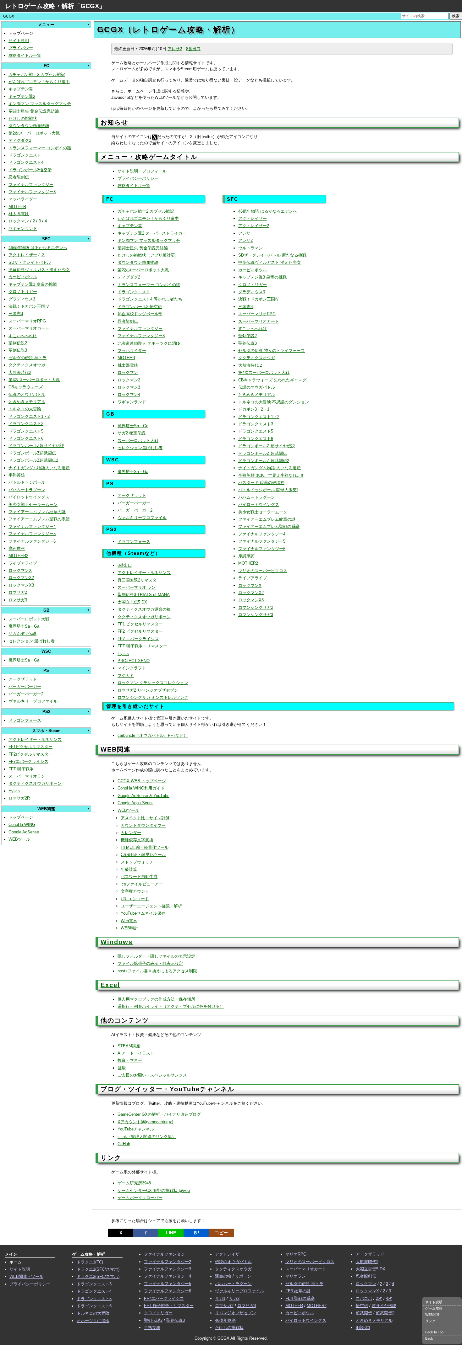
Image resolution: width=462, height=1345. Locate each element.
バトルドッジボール (26, 482)
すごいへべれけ (22, 335)
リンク (430, 1321)
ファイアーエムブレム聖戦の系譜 (39, 519)
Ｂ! (196, 1232)
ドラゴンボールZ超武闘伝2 (33, 460)
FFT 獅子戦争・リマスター (142, 646)
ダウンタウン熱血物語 (28, 125)
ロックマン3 (129, 387)
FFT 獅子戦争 (21, 769)
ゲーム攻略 (434, 1308)
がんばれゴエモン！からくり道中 (39, 81)
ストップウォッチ (137, 862)
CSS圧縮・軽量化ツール (143, 854)
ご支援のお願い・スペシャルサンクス (152, 1075)
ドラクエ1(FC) (90, 1262)
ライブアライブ (22, 563)
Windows (117, 941)
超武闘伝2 (385, 1312)
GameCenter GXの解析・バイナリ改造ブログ (159, 1114)
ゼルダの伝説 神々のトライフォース (271, 350)
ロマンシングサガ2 (255, 607)
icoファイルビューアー (142, 884)
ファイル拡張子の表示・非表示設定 (150, 963)
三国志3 (15, 313)
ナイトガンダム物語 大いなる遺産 (269, 467)
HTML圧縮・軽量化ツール (144, 847)
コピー (221, 1232)
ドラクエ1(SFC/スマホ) (98, 1269)
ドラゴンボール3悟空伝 (30, 169)
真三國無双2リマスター (139, 580)
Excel (110, 984)
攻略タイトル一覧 (24, 55)
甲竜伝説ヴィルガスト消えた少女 (39, 269)
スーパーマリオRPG (27, 321)
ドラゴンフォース (24, 720)
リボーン (243, 1276)
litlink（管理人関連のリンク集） (147, 1136)
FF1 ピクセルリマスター (140, 624)
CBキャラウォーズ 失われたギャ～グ (272, 380)
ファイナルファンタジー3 (32, 191)
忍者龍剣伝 (18, 177)
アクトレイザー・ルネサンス (35, 739)
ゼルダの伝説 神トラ (27, 357)
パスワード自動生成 (139, 876)
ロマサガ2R (19, 798)
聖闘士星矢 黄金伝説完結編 (33, 111)
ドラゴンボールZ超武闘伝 (32, 453)
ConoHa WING (21, 824)
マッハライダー (22, 199)
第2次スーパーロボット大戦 (34, 133)
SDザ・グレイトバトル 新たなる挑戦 (272, 255)
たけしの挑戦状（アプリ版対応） (148, 255)
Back (429, 1338)
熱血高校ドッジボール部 (140, 313)
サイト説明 (18, 40)
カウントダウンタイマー (143, 825)
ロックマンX (20, 570)
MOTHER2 (18, 555)
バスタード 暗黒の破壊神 (261, 482)
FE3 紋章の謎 (298, 1291)
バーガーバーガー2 (25, 694)
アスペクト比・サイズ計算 (145, 818)
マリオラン (295, 1276)
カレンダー (131, 832)
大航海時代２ (250, 365)
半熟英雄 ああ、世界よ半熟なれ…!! (270, 475)
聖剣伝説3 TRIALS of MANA (144, 594)
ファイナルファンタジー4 (32, 526)
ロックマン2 (129, 380)
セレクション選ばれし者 (140, 447)
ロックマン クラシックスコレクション (153, 682)
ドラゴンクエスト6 (25, 438)
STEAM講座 (129, 1046)
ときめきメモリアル (26, 401)
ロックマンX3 (21, 585)
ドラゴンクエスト (24, 155)
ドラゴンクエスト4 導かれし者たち (150, 299)
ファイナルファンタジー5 (32, 533)
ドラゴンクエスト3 (25, 423)
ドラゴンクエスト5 (25, 431)
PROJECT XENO (134, 660)
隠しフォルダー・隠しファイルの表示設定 (156, 956)
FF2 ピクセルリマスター (140, 631)
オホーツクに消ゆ (93, 1320)
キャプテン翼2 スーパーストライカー (152, 233)
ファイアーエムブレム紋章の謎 (37, 511)
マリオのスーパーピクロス (262, 570)
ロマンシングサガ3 (255, 614)
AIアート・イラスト (136, 1053)
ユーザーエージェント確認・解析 (151, 906)
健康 (122, 1068)
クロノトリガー (22, 291)
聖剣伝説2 (17, 343)
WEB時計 (129, 928)
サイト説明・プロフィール (142, 171)
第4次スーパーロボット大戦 (34, 379)
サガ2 (234, 1298)
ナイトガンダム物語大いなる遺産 (39, 467)
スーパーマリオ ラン (137, 587)
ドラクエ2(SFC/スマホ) (98, 1276)
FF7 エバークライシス (138, 638)
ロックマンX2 (21, 577)
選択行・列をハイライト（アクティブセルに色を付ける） (171, 1006)
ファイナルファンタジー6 (32, 541)
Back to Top (434, 1332)
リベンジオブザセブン (235, 1312)
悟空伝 (362, 1305)
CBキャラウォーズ (25, 387)
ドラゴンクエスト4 (25, 162)
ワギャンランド (22, 228)
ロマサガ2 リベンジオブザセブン (148, 690)
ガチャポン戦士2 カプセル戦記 (36, 74)
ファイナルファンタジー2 (167, 1261)
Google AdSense (23, 832)
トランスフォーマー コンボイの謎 (39, 148)
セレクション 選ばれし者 (31, 641)
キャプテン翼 (20, 89)
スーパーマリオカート (28, 328)
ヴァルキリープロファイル (33, 701)
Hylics (14, 791)
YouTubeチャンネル (136, 1129)
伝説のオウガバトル (26, 394)
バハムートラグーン (26, 489)
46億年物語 (225, 1320)
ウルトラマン (250, 248)
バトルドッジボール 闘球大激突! (268, 489)
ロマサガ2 (17, 592)
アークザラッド (22, 679)
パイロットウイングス (28, 497)
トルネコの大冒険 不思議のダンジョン (273, 402)
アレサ (244, 233)
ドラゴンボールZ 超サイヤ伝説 (266, 446)
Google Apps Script (135, 802)
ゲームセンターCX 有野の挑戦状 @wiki (154, 1190)
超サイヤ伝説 (384, 1305)
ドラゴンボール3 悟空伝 (140, 306)
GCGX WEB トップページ (142, 781)
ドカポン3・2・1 (253, 409)
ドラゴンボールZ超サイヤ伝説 (36, 445)
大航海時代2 (19, 372)
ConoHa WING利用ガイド (141, 788)
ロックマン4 (129, 394)
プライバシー (20, 47)
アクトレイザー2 (253, 225)
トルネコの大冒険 (24, 409)
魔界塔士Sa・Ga (23, 626)
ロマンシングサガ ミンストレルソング (153, 697)
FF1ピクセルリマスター (30, 746)
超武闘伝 (364, 1312)
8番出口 (193, 48)
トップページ (20, 817)
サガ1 (220, 1298)
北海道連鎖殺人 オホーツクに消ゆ (149, 343)
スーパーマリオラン (26, 776)
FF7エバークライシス (28, 761)
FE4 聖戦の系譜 (300, 1298)
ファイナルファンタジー (30, 184)
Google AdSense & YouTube (143, 795)
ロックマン (18, 221)
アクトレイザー (22, 255)
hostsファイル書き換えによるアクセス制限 (157, 971)
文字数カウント (135, 891)
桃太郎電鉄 (18, 213)
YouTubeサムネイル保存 (143, 913)
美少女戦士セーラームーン (33, 504)
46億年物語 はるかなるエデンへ (37, 247)
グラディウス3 (21, 299)
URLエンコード (135, 898)
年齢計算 (129, 869)
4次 (389, 1298)
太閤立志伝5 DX (132, 602)
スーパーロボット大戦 (28, 619)
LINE (171, 1232)
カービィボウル (22, 276)
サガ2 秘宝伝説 (22, 633)
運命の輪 (223, 1276)
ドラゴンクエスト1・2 (29, 416)
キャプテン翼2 (21, 96)
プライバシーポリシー (138, 178)
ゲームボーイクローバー (140, 1197)
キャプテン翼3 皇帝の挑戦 (32, 284)
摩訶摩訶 (16, 548)
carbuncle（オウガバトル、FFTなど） (153, 735)
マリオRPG (295, 1254)
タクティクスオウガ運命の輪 (144, 609)
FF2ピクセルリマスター (30, 754)
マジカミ (126, 675)
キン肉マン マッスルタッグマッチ (39, 103)
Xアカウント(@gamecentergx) (145, 1121)
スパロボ (364, 1298)
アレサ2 (175, 48)
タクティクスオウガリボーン (35, 783)
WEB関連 (432, 1314)
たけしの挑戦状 (22, 118)
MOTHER (17, 206)
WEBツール (19, 839)
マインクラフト (132, 668)
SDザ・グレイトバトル (29, 262)
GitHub (124, 1143)
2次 (379, 1298)
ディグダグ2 (19, 140)
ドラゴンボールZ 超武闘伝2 (263, 460)
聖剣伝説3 (17, 350)
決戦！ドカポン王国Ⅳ (28, 306)
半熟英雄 (16, 475)
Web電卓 (129, 920)
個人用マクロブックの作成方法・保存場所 (156, 999)
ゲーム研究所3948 (134, 1183)
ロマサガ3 (17, 600)
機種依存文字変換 (137, 839)
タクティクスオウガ (26, 365)
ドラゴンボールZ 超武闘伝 (262, 453)
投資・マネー (130, 1060)
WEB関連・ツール (26, 1276)
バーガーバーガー (24, 686)
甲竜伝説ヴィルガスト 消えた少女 (269, 262)
